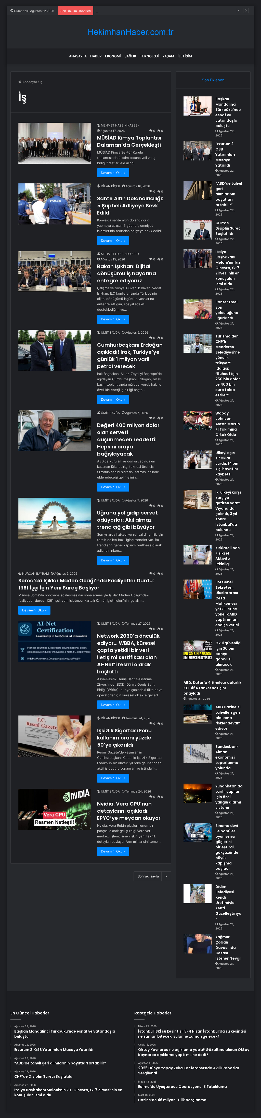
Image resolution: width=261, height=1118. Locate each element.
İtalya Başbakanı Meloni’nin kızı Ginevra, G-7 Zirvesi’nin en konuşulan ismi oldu (228, 267)
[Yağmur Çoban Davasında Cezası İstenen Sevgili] (198, 943)
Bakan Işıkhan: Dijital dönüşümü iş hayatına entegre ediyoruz (126, 273)
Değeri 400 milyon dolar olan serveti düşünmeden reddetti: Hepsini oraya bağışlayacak (128, 439)
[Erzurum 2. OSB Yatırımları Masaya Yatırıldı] (198, 150)
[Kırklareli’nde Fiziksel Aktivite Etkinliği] (198, 554)
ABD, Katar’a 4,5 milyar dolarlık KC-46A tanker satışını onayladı (212, 688)
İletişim (185, 56)
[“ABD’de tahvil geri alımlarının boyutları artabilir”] (198, 190)
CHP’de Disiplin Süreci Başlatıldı (228, 228)
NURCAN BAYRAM (35, 573)
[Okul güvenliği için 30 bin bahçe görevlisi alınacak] (198, 650)
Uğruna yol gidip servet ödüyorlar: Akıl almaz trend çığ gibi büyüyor (127, 520)
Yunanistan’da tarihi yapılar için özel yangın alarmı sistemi (229, 797)
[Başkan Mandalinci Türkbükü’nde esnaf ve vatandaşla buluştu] (198, 106)
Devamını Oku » (113, 173)
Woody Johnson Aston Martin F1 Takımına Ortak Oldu (227, 424)
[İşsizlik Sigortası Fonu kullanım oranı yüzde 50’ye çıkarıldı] (54, 735)
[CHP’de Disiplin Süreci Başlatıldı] (198, 230)
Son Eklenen (213, 80)
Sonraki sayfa (148, 876)
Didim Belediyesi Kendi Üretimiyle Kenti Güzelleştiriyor (228, 902)
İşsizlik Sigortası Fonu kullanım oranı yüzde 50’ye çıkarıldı (124, 737)
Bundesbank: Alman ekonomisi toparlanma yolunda (227, 757)
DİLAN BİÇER (110, 186)
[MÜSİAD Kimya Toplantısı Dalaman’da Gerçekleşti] (54, 143)
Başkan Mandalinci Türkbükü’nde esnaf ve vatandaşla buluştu (228, 112)
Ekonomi (113, 56)
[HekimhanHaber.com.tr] (130, 32)
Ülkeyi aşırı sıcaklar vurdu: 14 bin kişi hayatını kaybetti (226, 463)
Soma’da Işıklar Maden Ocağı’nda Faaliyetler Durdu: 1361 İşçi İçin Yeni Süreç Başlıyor (86, 584)
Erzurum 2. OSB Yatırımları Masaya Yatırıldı (225, 154)
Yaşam (168, 56)
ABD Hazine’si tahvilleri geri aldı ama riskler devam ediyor (228, 718)
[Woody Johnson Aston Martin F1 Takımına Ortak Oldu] (198, 420)
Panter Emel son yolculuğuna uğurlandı (226, 310)
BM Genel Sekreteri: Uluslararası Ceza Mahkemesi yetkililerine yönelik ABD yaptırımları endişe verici (227, 603)
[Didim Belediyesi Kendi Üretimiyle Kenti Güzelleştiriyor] (198, 893)
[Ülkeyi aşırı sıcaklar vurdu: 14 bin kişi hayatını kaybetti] (198, 459)
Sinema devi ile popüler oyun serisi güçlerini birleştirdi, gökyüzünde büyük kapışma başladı (226, 847)
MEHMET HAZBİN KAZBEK (120, 125)
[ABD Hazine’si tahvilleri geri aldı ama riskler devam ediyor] (198, 714)
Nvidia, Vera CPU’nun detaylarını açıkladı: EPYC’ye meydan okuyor (129, 811)
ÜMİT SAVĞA (110, 332)
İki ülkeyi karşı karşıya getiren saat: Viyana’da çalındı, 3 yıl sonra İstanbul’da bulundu (228, 511)
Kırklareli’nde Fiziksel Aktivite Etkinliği (227, 556)
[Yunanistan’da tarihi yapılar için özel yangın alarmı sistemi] (198, 793)
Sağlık (130, 56)
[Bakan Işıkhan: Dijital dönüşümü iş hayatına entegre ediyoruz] (54, 271)
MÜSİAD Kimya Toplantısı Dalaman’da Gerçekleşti (129, 141)
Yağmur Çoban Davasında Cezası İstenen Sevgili (228, 947)
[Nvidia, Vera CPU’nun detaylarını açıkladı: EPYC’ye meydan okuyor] (54, 809)
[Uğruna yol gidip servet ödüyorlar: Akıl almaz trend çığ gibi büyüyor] (54, 518)
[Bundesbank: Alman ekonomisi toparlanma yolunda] (198, 753)
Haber (95, 56)
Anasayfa (78, 56)
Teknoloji (149, 56)
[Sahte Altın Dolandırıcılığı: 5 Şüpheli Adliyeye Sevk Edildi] (54, 203)
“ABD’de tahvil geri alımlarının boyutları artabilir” (133, 11)
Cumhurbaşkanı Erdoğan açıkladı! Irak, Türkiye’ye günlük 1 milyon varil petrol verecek (130, 355)
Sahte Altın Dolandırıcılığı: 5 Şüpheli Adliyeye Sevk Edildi (130, 205)
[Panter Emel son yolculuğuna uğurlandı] (198, 309)
